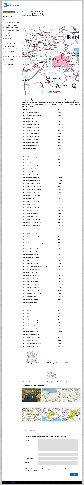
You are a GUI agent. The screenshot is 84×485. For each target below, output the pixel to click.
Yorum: (27, 440)
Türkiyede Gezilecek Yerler (12, 49)
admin (30, 15)
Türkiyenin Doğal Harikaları (12, 56)
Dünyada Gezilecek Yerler (12, 22)
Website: (27, 462)
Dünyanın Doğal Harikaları (12, 30)
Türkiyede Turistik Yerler (11, 54)
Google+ (54, 381)
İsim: (26, 454)
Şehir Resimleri (9, 41)
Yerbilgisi (13, 482)
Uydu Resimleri (9, 64)
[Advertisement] (52, 5)
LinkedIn (64, 381)
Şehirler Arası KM (29, 11)
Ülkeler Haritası (9, 62)
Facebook (49, 381)
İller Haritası (8, 38)
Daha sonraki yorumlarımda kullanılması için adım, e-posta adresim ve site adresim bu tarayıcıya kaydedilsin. (49, 469)
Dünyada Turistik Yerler (11, 27)
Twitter (44, 381)
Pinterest (59, 381)
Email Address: (29, 458)
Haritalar (7, 35)
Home (23, 11)
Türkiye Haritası (9, 46)
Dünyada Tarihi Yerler (11, 25)
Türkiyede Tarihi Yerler (11, 51)
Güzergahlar (8, 33)
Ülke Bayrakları (9, 59)
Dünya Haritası (9, 20)
